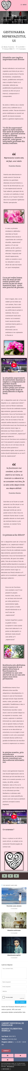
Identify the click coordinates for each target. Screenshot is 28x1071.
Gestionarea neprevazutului (21, 19)
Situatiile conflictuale (14, 930)
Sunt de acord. (6, 1069)
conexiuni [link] (13, 758)
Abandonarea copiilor (14, 955)
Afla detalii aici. (10, 1066)
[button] (4, 876)
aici (9, 847)
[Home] (1, 19)
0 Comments (22, 49)
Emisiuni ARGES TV (9, 49)
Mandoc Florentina (9, 47)
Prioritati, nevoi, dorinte (14, 906)
